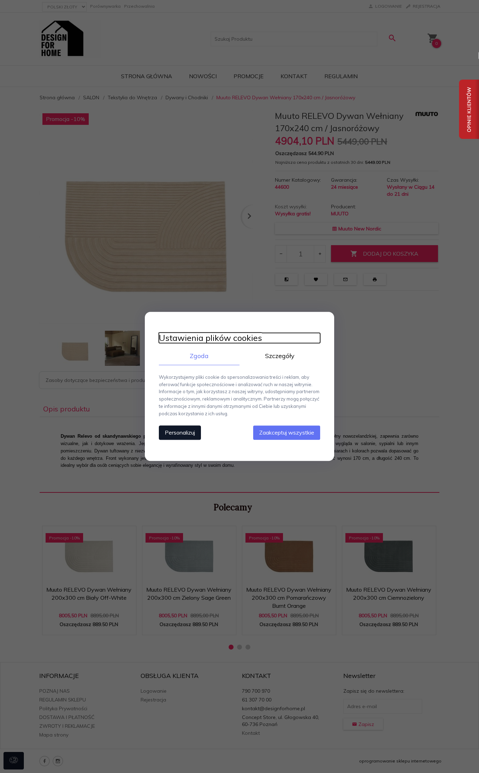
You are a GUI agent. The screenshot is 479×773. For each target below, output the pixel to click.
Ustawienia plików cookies (210, 338)
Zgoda (199, 356)
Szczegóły (280, 356)
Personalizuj (180, 432)
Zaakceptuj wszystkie (286, 432)
